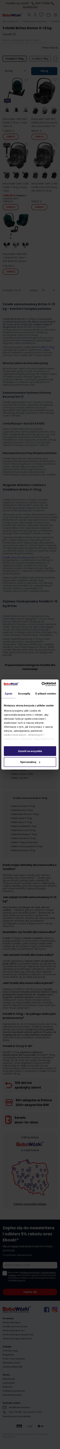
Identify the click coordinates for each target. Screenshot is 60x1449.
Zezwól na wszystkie (30, 750)
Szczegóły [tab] (24, 693)
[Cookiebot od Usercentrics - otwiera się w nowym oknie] (42, 684)
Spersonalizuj (28, 762)
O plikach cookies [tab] (45, 693)
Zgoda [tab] (8, 693)
